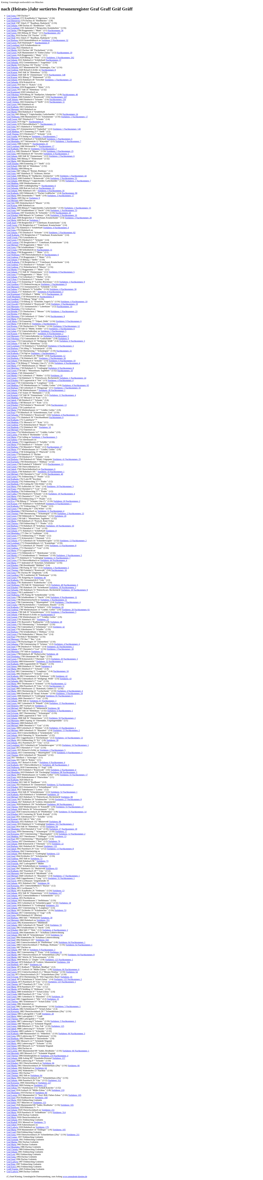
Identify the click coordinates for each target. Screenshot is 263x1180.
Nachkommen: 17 (46, 146)
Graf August (12, 617)
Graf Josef (11, 383)
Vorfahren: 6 (63, 338)
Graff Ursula (12, 237)
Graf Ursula (12, 250)
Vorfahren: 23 (43, 619)
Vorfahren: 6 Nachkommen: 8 (61, 368)
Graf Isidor (12, 1021)
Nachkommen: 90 (69, 193)
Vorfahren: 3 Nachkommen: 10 (69, 693)
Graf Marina (12, 1142)
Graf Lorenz (12, 407)
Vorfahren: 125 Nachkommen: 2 (68, 979)
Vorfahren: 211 (48, 1110)
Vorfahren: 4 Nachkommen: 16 (51, 191)
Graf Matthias (13, 183)
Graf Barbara (12, 40)
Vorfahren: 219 (57, 1090)
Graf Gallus (12, 494)
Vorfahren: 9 (34, 198)
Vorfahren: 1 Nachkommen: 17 (74, 117)
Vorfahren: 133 (50, 846)
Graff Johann (12, 99)
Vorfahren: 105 (74, 1095)
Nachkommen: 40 (55, 474)
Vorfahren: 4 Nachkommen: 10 (74, 301)
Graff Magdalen (14, 296)
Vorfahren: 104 (42, 940)
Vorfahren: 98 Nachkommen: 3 (63, 772)
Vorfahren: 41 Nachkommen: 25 (67, 459)
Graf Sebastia (13, 62)
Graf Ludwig (12, 1127)
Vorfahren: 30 (46, 918)
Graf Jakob (12, 400)
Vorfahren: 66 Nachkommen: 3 (71, 1033)
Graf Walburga (13, 595)
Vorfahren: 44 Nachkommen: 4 (53, 560)
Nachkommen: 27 (54, 447)
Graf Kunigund (13, 92)
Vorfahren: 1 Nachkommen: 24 (72, 378)
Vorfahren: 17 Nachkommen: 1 (66, 876)
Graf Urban (12, 279)
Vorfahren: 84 (41, 1093)
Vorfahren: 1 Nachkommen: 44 (73, 176)
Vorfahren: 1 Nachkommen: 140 (67, 129)
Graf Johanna (13, 644)
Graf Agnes (12, 624)
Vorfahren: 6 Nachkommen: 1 (60, 711)
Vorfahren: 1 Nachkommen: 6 (59, 139)
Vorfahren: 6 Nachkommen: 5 (56, 336)
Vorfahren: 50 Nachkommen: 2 (62, 718)
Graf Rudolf (12, 1122)
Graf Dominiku (13, 656)
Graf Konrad (12, 395)
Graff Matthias (13, 131)
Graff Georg (12, 119)
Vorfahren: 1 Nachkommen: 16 (67, 388)
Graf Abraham (13, 87)
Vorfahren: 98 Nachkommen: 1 (60, 804)
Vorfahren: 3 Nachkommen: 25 (60, 151)
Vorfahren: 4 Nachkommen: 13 (64, 415)
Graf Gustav (12, 1137)
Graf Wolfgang (13, 117)
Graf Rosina (12, 326)
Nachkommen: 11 (57, 102)
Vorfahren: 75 (40, 1122)
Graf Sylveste (13, 713)
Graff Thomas (13, 134)
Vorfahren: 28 (56, 622)
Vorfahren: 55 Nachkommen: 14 (72, 812)
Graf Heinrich (13, 706)
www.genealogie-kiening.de (75, 1176)
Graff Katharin (13, 235)
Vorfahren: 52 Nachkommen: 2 (60, 784)
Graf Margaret (13, 57)
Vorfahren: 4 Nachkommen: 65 (75, 385)
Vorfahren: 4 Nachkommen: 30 (63, 289)
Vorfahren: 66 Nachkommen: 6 (65, 969)
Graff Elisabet (13, 163)
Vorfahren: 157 (58, 1058)
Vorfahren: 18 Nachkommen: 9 (74, 590)
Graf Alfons (12, 1048)
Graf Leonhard (13, 18)
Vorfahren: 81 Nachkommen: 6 (59, 696)
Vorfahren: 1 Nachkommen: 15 (77, 208)
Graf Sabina (12, 289)
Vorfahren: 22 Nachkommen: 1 (49, 661)
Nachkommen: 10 (46, 188)
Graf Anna (11, 16)
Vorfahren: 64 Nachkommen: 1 (71, 942)
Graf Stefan (12, 30)
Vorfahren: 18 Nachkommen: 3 (60, 486)
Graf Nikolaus (13, 94)
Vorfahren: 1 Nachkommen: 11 (53, 600)
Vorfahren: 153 (39, 1102)
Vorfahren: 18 (57, 607)
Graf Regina (12, 314)
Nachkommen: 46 (70, 94)
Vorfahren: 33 (53, 999)
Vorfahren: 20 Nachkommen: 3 (64, 659)
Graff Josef (12, 218)
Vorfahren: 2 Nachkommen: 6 (62, 156)
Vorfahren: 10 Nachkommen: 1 (51, 471)
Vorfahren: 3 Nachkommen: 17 (60, 195)
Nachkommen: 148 (57, 75)
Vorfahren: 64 (36, 964)
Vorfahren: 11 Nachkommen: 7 (57, 558)
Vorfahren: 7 (34, 220)
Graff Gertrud (13, 242)
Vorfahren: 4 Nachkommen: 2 (55, 930)
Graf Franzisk (13, 863)
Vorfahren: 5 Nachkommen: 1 (68, 1006)
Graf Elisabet (12, 215)
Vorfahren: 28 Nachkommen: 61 (76, 609)
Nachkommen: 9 (47, 296)
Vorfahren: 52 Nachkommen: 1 (64, 792)
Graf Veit (11, 114)
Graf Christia (12, 1149)
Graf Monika (12, 168)
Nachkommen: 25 (40, 144)
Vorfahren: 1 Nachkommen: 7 (44, 136)
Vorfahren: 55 (56, 925)
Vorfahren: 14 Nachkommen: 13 (69, 738)
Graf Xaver (12, 881)
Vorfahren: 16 (56, 952)
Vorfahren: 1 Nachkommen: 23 (58, 80)
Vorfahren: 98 (54, 708)
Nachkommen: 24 (70, 114)
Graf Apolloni (13, 284)
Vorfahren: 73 (36, 858)
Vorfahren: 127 (55, 893)
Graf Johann (12, 25)
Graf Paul (11, 412)
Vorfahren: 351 (52, 905)
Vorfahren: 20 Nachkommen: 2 (66, 501)
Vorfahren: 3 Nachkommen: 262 (60, 57)
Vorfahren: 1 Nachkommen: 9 (72, 282)
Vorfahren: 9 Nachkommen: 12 (66, 326)
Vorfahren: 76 (54, 841)
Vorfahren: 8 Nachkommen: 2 (50, 333)
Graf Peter (11, 363)
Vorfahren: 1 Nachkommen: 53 (63, 178)
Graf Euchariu (13, 462)
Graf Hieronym (13, 20)
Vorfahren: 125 (57, 1026)
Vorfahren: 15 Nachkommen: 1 (62, 703)
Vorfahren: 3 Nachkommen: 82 (62, 232)
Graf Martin (12, 50)
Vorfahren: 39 (52, 740)
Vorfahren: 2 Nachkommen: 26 (52, 358)
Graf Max (11, 35)
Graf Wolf (11, 23)
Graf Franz (12, 489)
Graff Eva (11, 151)
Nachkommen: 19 (64, 52)
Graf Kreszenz (13, 834)
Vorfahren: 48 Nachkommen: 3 (64, 585)
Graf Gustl (11, 1132)
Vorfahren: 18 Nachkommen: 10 (60, 526)
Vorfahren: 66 (43, 883)
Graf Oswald (12, 304)
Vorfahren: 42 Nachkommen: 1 (60, 646)
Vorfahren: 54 (56, 935)
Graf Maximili (13, 1053)
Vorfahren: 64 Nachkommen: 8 (81, 955)
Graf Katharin (13, 107)
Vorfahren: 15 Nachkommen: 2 (66, 730)
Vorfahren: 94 (52, 826)
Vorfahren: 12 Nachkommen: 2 (71, 834)
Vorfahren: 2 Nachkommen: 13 (70, 513)
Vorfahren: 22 (58, 844)
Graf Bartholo (13, 358)
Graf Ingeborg (13, 1107)
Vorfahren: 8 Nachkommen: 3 (50, 292)
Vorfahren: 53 (60, 910)
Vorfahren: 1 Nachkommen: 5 (45, 324)
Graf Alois (11, 674)
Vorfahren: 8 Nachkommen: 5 (62, 272)
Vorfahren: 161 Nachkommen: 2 (60, 824)
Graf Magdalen (13, 141)
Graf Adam (12, 176)
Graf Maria (12, 158)
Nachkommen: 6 (36, 121)
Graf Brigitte (12, 311)
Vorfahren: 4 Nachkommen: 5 (56, 154)
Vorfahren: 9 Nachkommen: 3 (69, 752)
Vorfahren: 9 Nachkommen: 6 (69, 321)
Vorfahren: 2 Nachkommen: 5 (69, 555)
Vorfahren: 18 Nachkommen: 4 (61, 494)
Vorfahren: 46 (40, 577)
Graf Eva (11, 501)
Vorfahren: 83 (52, 868)
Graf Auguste (13, 1139)
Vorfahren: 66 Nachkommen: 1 (75, 1051)
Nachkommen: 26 (63, 213)
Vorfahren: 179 (42, 1127)
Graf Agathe (12, 136)
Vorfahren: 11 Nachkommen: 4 (62, 395)
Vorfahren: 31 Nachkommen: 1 (61, 878)
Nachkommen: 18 (54, 294)
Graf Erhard (12, 166)
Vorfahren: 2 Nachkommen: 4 (63, 770)
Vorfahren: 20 (60, 516)
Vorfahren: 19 (57, 996)
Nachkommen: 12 (57, 356)
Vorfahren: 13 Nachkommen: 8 (62, 545)
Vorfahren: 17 (61, 831)
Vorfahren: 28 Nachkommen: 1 (51, 390)
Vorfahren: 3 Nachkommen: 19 (64, 304)
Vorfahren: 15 (41, 706)
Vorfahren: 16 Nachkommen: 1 (75, 745)
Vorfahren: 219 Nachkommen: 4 (54, 1056)
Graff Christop (13, 102)
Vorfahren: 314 (59, 1112)
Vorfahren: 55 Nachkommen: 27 (70, 807)
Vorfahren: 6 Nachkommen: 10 (62, 361)
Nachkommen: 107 (58, 97)
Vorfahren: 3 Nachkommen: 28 (60, 649)
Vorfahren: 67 (37, 651)
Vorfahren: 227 (44, 1083)
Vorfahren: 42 (59, 627)
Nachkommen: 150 (57, 99)
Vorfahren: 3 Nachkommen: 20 (78, 218)
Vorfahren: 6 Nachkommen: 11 (63, 597)
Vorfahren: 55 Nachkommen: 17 (74, 775)
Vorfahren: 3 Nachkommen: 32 (54, 40)
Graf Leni (11, 1154)
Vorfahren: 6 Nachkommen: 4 (52, 762)
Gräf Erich (11, 1166)
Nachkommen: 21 (64, 351)
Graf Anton (12, 1004)
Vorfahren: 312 (54, 1080)
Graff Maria (12, 321)
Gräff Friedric (13, 1169)
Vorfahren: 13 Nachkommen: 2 (73, 540)
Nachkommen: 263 (52, 33)
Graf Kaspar (12, 72)
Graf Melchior (13, 368)
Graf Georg (12, 33)
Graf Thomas (13, 513)
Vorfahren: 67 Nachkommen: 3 (42, 701)
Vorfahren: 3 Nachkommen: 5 (53, 331)
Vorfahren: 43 (66, 678)
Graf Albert (12, 1125)
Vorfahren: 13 (60, 836)
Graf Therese (12, 523)
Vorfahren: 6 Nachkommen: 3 (72, 341)
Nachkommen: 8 (42, 43)
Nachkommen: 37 (53, 60)
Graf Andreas (13, 70)
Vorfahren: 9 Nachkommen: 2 (44, 149)
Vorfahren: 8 (51, 531)
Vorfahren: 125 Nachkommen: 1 (59, 959)
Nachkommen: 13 (48, 124)
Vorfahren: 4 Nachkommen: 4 (56, 227)
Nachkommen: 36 (55, 30)
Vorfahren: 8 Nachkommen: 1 (59, 504)
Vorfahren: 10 (56, 375)
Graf (9, 757)
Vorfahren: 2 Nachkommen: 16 (63, 215)
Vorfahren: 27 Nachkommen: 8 (68, 799)
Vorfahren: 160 (41, 1097)
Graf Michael (13, 139)
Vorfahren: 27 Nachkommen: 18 (63, 829)
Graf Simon (12, 528)
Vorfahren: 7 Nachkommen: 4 (68, 602)
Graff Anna (12, 282)
